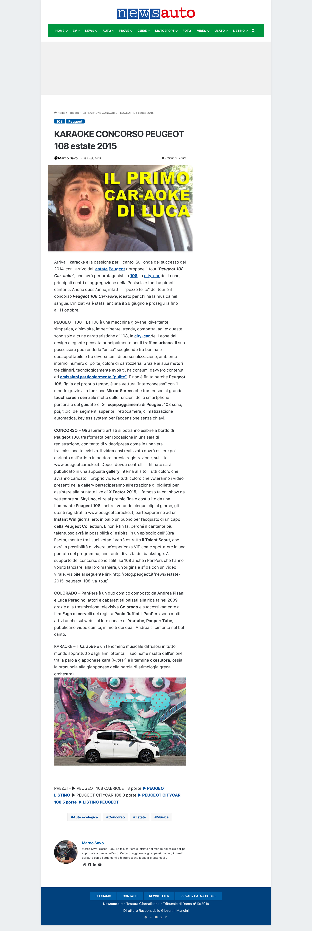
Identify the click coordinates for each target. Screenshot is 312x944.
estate (101, 269)
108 (83, 112)
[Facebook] (89, 864)
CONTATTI (130, 896)
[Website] (84, 864)
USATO (220, 30)
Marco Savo (68, 158)
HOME (60, 30)
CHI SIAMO (103, 896)
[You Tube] (99, 864)
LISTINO (239, 30)
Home (61, 112)
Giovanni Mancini (175, 910)
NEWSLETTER (159, 896)
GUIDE (142, 30)
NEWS (89, 30)
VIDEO (201, 30)
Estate (140, 817)
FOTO (187, 30)
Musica (163, 817)
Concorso (116, 817)
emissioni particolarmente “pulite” (93, 377)
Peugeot (73, 112)
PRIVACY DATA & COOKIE (198, 896)
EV (75, 30)
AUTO (107, 30)
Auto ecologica (85, 817)
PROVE (124, 30)
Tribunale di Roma (177, 904)
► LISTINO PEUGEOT (98, 802)
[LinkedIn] (94, 864)
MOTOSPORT (164, 30)
